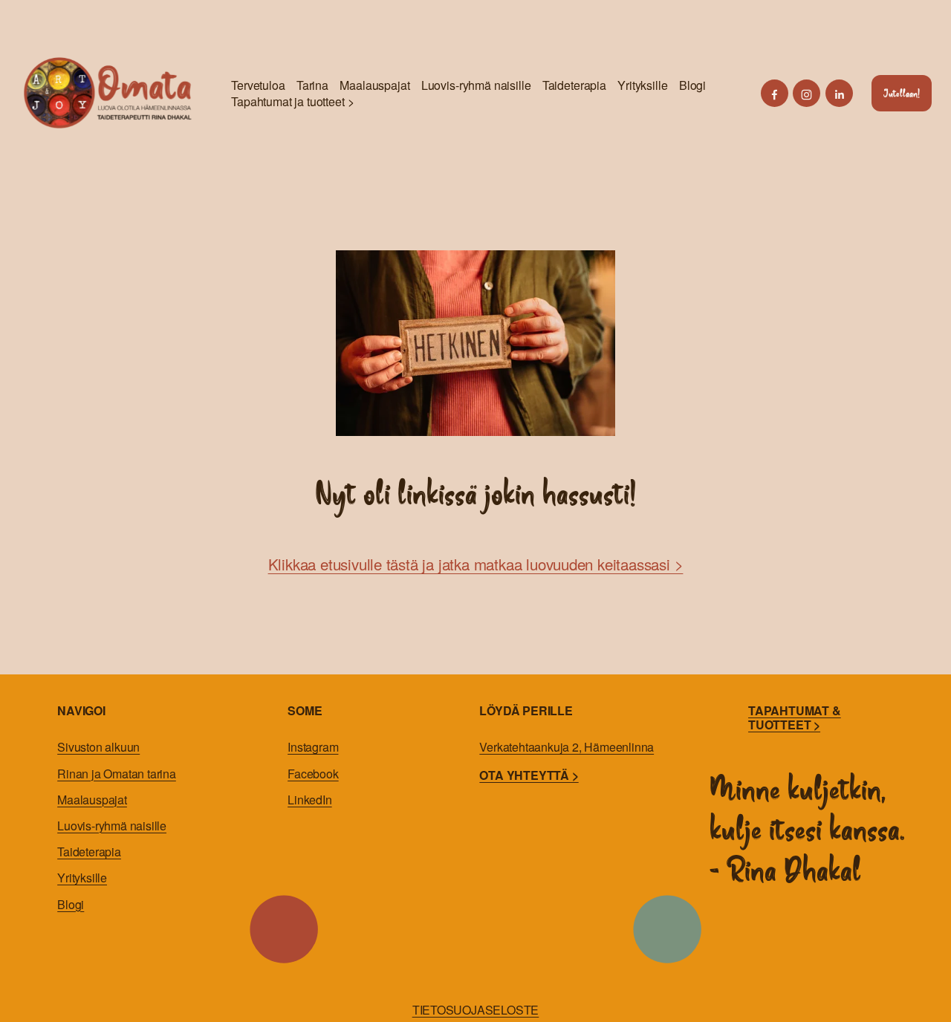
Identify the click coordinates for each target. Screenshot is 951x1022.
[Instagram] (806, 93)
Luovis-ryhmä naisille (476, 85)
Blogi (692, 85)
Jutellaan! (901, 93)
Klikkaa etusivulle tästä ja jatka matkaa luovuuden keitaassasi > (476, 564)
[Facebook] (774, 93)
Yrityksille (642, 85)
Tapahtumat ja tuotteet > (292, 102)
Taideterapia (574, 85)
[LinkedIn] (839, 93)
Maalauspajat (374, 85)
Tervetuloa (258, 85)
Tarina (312, 85)
